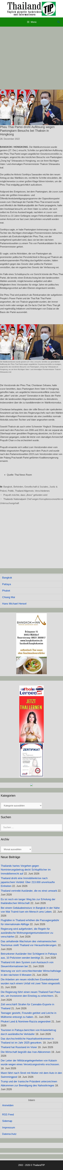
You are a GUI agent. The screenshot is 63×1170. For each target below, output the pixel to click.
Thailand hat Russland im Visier (19, 1047)
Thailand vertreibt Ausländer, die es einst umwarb (29, 890)
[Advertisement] (31, 58)
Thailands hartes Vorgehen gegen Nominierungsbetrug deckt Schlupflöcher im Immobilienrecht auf (26, 869)
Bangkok (7, 486)
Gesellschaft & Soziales (36, 486)
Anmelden (7, 1105)
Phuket (6, 590)
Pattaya (6, 584)
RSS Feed (8, 1114)
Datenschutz (9, 1134)
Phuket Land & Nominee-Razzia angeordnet (26, 1021)
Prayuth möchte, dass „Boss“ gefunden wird (25, 495)
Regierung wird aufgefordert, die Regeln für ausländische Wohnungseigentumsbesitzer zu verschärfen (27, 932)
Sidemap (7, 1121)
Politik (11, 490)
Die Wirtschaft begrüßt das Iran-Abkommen (25, 1052)
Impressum (8, 1127)
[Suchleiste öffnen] (58, 22)
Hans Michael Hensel (14, 603)
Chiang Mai (8, 597)
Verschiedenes (42, 490)
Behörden (18, 486)
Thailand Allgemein (24, 490)
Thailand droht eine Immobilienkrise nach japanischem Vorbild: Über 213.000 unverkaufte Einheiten (28, 882)
